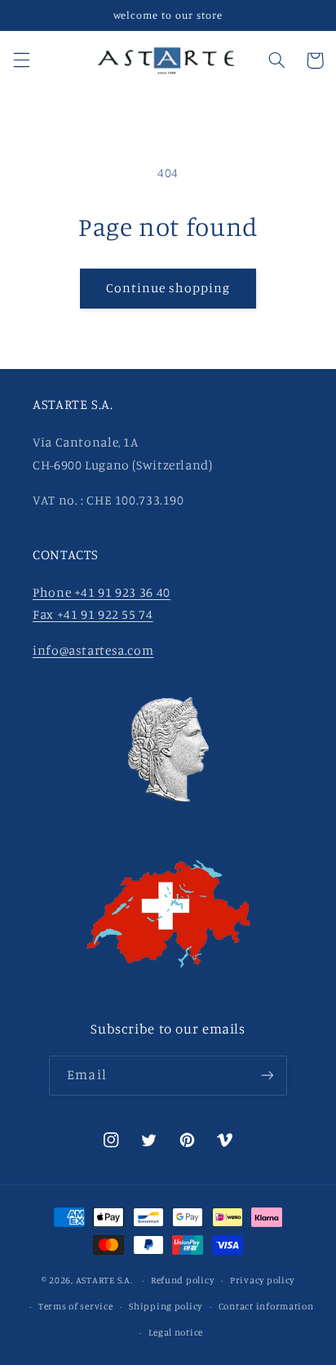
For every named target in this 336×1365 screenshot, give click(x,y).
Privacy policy (262, 1280)
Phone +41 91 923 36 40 (101, 592)
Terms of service (75, 1306)
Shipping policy (165, 1306)
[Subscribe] (266, 1076)
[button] (21, 60)
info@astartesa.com (93, 650)
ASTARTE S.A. (104, 1280)
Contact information (266, 1306)
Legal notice (175, 1332)
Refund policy (182, 1280)
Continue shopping (168, 288)
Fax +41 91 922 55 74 (93, 614)
